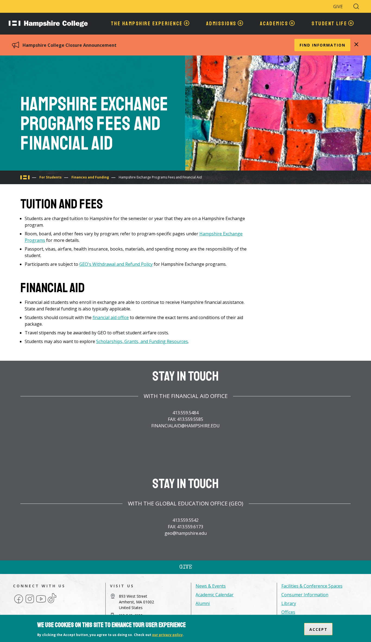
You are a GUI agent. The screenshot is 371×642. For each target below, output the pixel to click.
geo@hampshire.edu (186, 533)
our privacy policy (167, 634)
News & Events (211, 586)
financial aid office (111, 317)
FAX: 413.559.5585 (185, 419)
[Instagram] (29, 603)
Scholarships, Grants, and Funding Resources (142, 341)
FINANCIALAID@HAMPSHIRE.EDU (185, 426)
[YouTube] (41, 603)
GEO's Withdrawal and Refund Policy (116, 264)
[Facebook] (18, 603)
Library (288, 603)
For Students (50, 177)
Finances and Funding (90, 177)
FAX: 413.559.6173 (185, 527)
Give (338, 7)
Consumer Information (304, 595)
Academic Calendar (215, 595)
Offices (288, 612)
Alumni (203, 603)
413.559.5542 (185, 520)
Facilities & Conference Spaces (311, 586)
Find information (322, 45)
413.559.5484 (185, 413)
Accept (318, 629)
